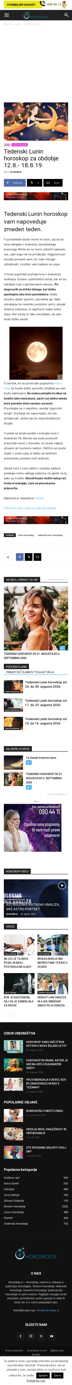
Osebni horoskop (46, 992)
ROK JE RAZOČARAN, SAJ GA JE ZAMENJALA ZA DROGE (18, 1001)
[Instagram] (31, 1336)
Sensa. (40, 498)
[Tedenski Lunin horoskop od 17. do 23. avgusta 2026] (13, 705)
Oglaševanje (57, 1350)
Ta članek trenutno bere (41, 757)
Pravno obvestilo (14, 1350)
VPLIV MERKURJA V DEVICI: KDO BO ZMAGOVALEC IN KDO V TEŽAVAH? (46, 1083)
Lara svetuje (10, 953)
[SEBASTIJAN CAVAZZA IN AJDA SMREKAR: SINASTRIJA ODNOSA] (52, 983)
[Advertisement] (36, 64)
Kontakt (36, 1354)
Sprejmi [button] (43, 1375)
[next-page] (12, 737)
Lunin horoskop (32, 23)
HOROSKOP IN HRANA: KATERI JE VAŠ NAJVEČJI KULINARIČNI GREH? (47, 1064)
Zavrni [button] (57, 1375)
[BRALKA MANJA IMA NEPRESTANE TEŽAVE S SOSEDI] (52, 944)
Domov (8, 23)
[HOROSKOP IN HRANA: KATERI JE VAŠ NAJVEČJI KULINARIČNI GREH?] (13, 1065)
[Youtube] (51, 1336)
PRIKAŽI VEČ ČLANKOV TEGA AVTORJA (30, 672)
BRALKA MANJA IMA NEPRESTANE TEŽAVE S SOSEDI (52, 962)
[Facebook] (20, 557)
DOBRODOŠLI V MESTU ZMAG (44, 1110)
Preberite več (36, 1381)
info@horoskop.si (48, 1310)
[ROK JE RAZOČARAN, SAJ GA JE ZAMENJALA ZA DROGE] (19, 983)
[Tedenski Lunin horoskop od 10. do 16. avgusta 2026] (13, 723)
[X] (28, 557)
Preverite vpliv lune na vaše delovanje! (30, 508)
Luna (17, 23)
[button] (6, 15)
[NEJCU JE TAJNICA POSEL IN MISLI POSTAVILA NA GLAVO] (19, 944)
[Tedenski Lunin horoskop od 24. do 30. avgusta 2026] (13, 686)
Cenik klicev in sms (37, 1350)
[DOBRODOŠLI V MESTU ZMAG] (13, 1115)
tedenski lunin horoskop (50, 535)
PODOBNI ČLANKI (16, 666)
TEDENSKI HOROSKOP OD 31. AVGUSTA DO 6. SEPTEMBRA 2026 (44, 778)
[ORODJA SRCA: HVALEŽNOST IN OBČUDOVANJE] (13, 1134)
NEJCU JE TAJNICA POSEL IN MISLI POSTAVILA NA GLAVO (17, 962)
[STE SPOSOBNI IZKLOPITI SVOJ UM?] (13, 1152)
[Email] (37, 557)
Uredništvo (16, 171)
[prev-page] (6, 737)
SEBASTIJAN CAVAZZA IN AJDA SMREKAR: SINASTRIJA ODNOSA (51, 1001)
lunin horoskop (26, 535)
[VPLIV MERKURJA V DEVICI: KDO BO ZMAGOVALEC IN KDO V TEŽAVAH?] (13, 1084)
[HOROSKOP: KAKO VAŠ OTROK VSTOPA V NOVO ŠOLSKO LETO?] (13, 1046)
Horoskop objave (16, 900)
